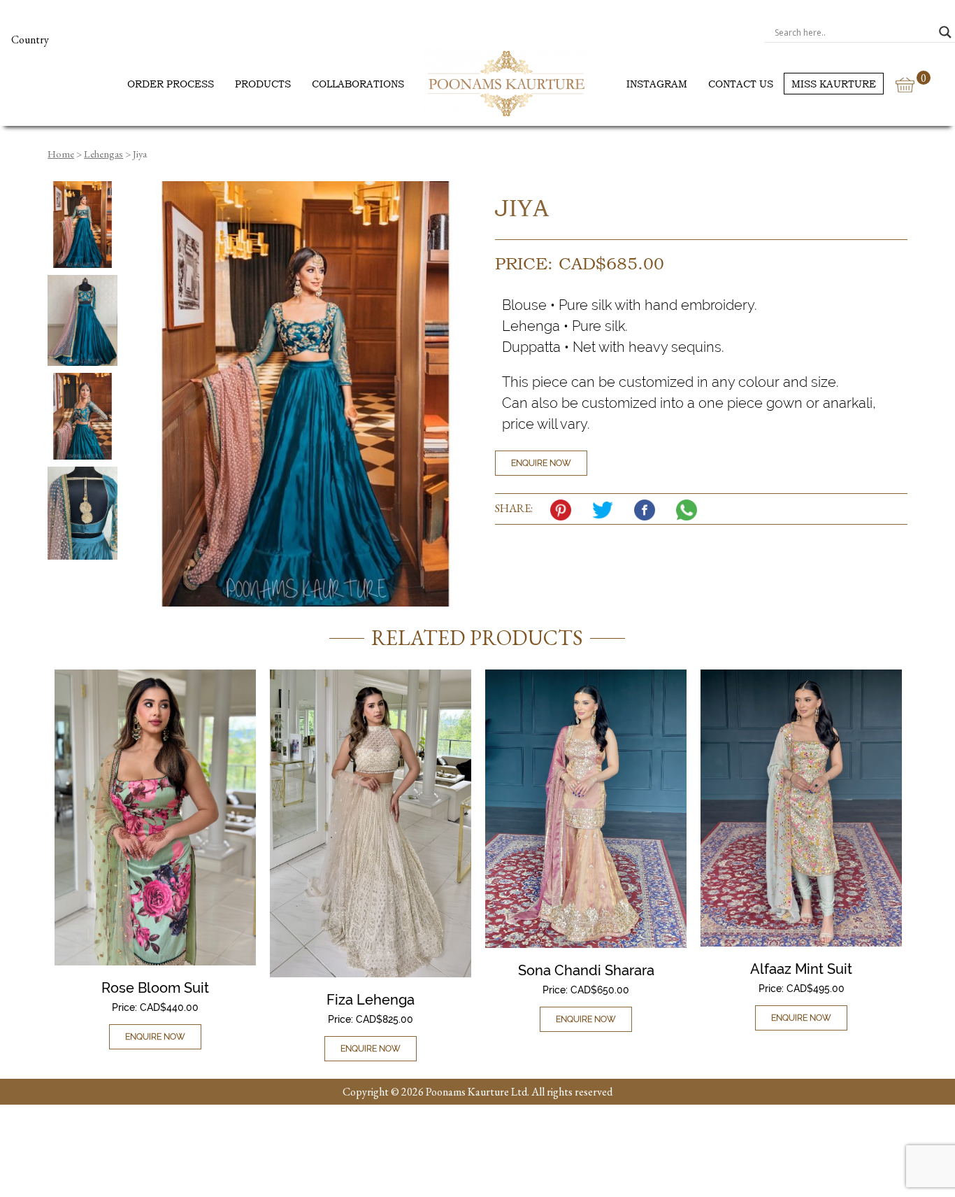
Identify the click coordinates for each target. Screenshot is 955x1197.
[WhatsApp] (690, 510)
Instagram (656, 83)
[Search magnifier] (945, 32)
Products (263, 83)
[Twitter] (606, 510)
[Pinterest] (564, 510)
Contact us (740, 83)
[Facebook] (648, 510)
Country (30, 39)
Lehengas (103, 153)
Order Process (170, 83)
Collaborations (358, 83)
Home (61, 153)
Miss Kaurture (833, 83)
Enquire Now (541, 463)
